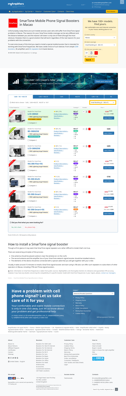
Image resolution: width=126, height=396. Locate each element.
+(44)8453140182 (18, 317)
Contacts (61, 11)
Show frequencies (14, 107)
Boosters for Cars (41, 354)
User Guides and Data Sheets (73, 362)
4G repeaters (34, 49)
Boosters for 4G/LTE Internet (45, 346)
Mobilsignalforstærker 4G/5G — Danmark (21, 332)
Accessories (40, 367)
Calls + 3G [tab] (95, 97)
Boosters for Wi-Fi (42, 352)
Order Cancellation (82, 308)
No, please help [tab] (30, 227)
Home (10, 278)
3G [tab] (111, 97)
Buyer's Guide (96, 348)
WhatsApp (97, 7)
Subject (76, 290)
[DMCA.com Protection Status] (98, 358)
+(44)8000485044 (99, 5)
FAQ (93, 352)
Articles (94, 354)
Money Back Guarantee (83, 311)
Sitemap (10, 354)
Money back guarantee (71, 354)
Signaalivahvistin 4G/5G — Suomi (47, 332)
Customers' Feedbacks (71, 360)
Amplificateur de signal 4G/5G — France (21, 327)
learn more (108, 118)
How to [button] (38, 11)
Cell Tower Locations (43, 371)
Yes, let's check (16, 227)
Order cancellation (70, 358)
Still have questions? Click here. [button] (105, 317)
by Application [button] (17, 11)
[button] (63, 81)
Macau (69, 5)
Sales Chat (44, 317)
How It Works (96, 344)
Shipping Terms (81, 300)
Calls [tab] (61, 97)
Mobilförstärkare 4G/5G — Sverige (70, 330)
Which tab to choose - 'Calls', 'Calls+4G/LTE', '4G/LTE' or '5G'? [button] (30, 102)
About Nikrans (13, 346)
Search (88, 60)
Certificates (11, 350)
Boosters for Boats (42, 356)
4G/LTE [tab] (77, 97)
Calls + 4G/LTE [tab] (43, 97)
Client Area (70, 11)
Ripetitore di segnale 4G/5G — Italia (67, 327)
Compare (32, 123)
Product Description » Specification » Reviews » (61, 116)
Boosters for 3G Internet (44, 350)
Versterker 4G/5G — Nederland (93, 330)
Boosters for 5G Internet (44, 348)
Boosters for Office (42, 360)
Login (66, 364)
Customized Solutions (43, 369)
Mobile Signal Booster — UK (45, 327)
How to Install (96, 346)
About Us (11, 344)
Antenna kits (40, 364)
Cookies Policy (80, 313)
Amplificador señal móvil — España (91, 327)
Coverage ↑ (76, 107)
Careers (10, 352)
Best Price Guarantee (71, 356)
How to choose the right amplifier (103, 350)
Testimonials (68, 378)
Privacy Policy (80, 298)
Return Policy (80, 306)
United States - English (17, 361)
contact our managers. (108, 273)
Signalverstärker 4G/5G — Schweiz (46, 330)
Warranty (79, 303)
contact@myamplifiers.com (102, 3)
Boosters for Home (42, 358)
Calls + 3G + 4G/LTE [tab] (20, 97)
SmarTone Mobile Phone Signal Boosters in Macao (28, 278)
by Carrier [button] (29, 11)
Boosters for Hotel (42, 362)
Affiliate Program (13, 348)
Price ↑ (102, 107)
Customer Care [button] (49, 11)
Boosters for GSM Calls (43, 344)
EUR (82, 5)
